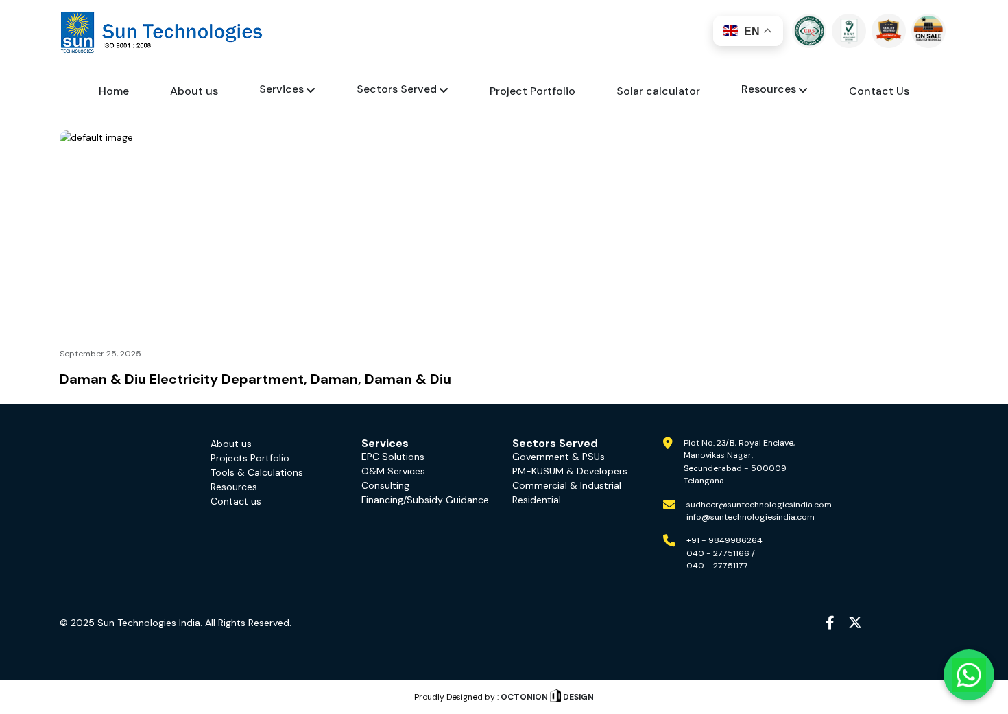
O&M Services (393, 471)
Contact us (236, 501)
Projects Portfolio (250, 458)
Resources (234, 487)
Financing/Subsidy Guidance (425, 500)
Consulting (385, 485)
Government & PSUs (558, 456)
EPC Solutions (392, 456)
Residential (536, 500)
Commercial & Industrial (566, 485)
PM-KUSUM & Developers (569, 471)
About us (231, 443)
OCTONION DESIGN (546, 696)
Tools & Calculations (257, 472)
